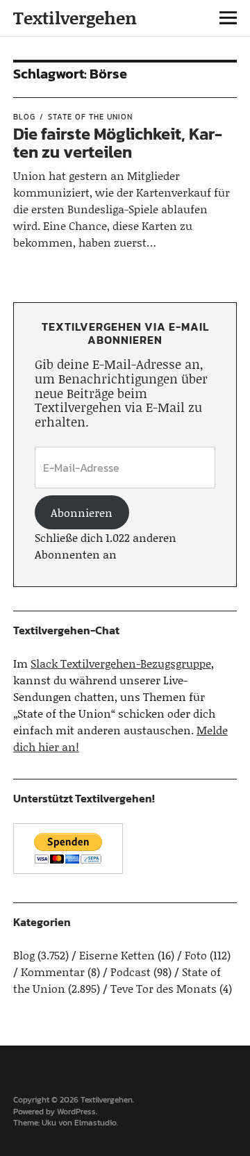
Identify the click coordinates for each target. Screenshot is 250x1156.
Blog (24, 116)
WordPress (76, 1111)
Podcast (130, 972)
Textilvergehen (75, 18)
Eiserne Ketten (117, 955)
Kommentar (53, 972)
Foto (196, 955)
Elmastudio (95, 1122)
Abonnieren (81, 512)
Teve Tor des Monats (163, 988)
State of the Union (90, 116)
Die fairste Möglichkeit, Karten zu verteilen (117, 143)
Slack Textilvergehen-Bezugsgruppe (121, 663)
